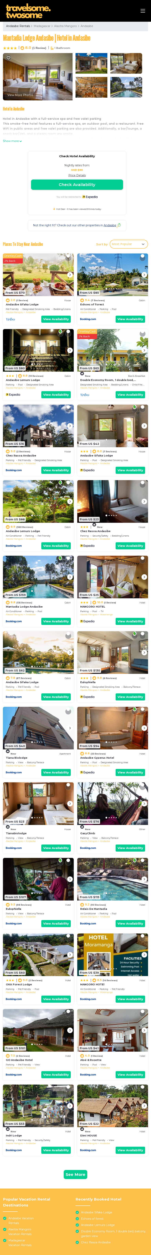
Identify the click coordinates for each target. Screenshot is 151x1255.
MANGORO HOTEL (92, 606)
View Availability (56, 319)
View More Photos (20, 95)
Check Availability (77, 184)
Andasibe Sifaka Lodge (22, 304)
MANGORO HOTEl (92, 984)
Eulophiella (88, 682)
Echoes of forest (92, 304)
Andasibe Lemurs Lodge (23, 380)
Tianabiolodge (16, 833)
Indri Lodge (14, 1135)
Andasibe (87, 26)
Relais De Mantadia (93, 908)
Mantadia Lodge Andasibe (24, 606)
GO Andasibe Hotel (19, 1059)
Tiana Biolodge (16, 757)
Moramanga (106, 614)
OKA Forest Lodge (19, 984)
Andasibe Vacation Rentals (21, 1221)
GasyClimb (87, 833)
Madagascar (42, 26)
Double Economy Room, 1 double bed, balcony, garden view (113, 1234)
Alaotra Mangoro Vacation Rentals (19, 1232)
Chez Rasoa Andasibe (21, 455)
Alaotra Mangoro (65, 26)
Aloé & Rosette (90, 1059)
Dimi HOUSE (88, 1135)
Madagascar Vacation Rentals (19, 1243)
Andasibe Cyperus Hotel (97, 757)
